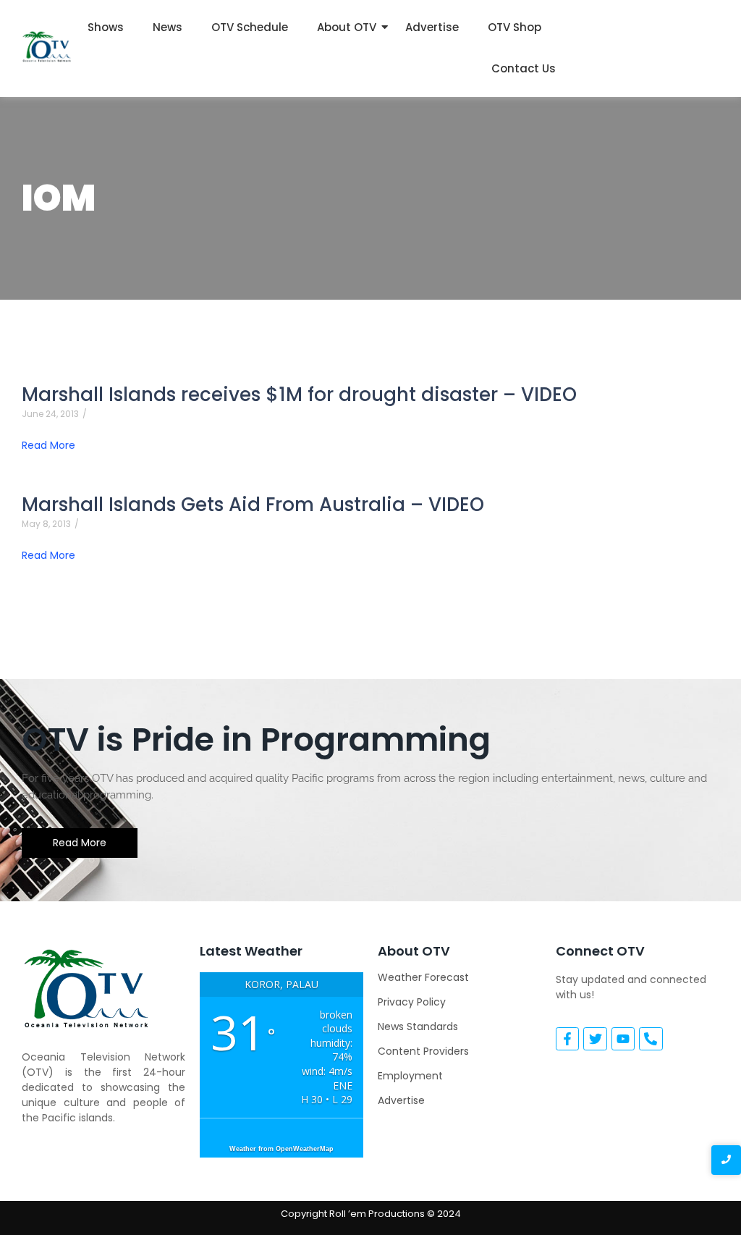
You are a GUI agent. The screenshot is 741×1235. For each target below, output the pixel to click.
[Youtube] (623, 1038)
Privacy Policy (412, 1002)
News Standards (418, 1026)
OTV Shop (514, 27)
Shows (106, 27)
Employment (410, 1075)
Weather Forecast (423, 977)
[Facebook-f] (567, 1038)
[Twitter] (594, 1038)
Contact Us (523, 68)
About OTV (346, 27)
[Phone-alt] (650, 1038)
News (167, 27)
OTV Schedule (249, 27)
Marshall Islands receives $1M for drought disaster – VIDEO (299, 395)
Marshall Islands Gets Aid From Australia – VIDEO (253, 505)
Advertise (432, 27)
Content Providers (423, 1051)
